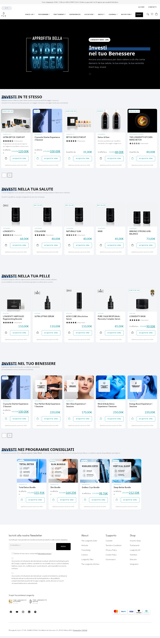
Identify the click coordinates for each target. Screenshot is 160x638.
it (6, 8)
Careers (84, 555)
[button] (148, 14)
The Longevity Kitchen (136, 134)
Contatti (152, 7)
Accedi (141, 7)
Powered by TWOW (80, 630)
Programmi (43, 14)
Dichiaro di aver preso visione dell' (33, 553)
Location (88, 14)
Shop (138, 14)
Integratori (101, 134)
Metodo (84, 545)
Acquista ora (19, 158)
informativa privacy (44, 553)
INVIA (63, 546)
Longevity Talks (87, 559)
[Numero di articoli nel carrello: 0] (156, 14)
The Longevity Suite (89, 540)
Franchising (85, 550)
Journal (112, 14)
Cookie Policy (111, 555)
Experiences (75, 14)
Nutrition (126, 14)
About (101, 14)
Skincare (6, 313)
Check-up (29, 14)
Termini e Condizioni (113, 545)
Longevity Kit (7, 134)
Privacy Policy (111, 550)
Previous (4, 175)
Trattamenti (59, 14)
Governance (111, 559)
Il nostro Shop (135, 540)
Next (9, 175)
